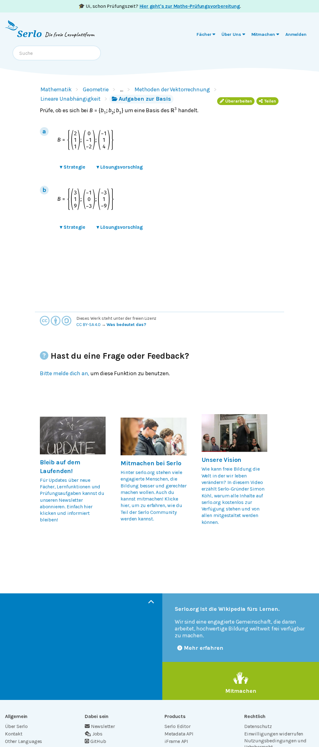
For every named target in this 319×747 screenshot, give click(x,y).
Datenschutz (258, 726)
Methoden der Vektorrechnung (172, 89)
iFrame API (176, 741)
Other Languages (23, 741)
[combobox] (56, 52)
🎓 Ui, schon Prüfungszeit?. (160, 6)
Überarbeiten (238, 101)
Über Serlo (16, 726)
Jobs (97, 734)
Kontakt (13, 734)
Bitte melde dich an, (64, 373)
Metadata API (178, 734)
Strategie (72, 167)
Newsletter (103, 726)
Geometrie (96, 89)
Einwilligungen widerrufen (273, 734)
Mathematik (56, 89)
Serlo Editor (177, 726)
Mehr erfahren (203, 647)
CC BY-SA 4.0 (88, 324)
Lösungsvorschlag (120, 167)
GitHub (98, 741)
